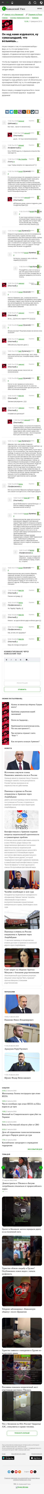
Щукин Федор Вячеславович (17, 1077)
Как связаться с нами (18, 1454)
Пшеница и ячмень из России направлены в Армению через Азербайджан (18, 934)
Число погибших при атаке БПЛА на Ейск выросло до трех (21, 1105)
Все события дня (35, 1149)
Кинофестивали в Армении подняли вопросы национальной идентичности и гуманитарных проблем (21, 834)
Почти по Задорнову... (20, 720)
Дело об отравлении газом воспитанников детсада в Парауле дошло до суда (21, 1133)
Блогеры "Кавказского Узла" (19, 18)
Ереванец (35, 18)
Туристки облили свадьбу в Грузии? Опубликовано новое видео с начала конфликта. (18, 1271)
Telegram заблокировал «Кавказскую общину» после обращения (18, 1310)
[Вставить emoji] (26, 660)
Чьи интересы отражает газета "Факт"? (23, 734)
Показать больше (22, 1433)
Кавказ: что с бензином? (13, 14)
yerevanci (27, 133)
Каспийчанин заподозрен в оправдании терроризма (20, 1144)
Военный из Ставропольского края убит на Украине (21, 1115)
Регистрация (22, 683)
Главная (5, 18)
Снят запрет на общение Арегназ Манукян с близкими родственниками (21, 971)
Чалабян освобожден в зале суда (19, 891)
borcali (20, 171)
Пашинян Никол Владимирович (18, 1019)
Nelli (19, 231)
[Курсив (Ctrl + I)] (11, 660)
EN (7, 2)
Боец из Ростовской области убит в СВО (20, 1124)
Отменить (22, 689)
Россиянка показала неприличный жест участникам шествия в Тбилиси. (20, 1388)
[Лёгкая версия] (12, 3)
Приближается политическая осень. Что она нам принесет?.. (25, 727)
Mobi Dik (21, 396)
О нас (4, 1454)
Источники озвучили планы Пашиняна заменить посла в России (20, 773)
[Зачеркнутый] (20, 660)
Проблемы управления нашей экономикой (23, 712)
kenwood (21, 121)
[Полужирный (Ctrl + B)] (6, 660)
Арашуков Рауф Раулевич (16, 1048)
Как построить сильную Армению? (25, 741)
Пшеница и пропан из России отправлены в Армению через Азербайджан (18, 794)
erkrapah (21, 145)
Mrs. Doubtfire (22, 159)
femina (20, 484)
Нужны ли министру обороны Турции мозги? (26, 705)
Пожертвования (36, 1454)
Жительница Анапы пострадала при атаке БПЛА (21, 1094)
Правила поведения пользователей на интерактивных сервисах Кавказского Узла (22, 1479)
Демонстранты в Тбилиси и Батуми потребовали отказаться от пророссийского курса (22, 1186)
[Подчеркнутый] (15, 660)
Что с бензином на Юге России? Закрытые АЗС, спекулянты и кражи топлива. (21, 1425)
